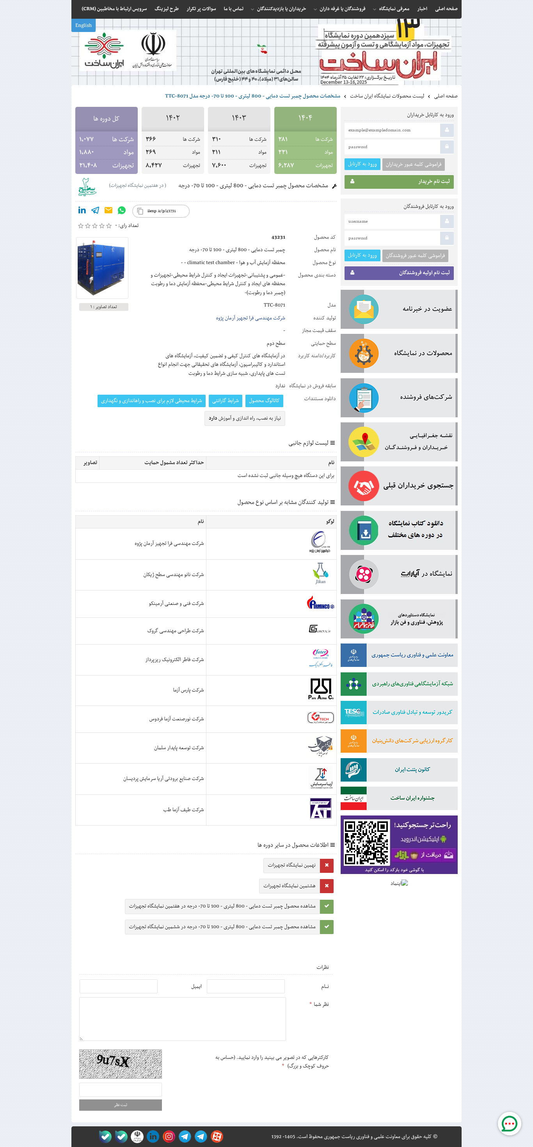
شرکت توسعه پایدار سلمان (179, 748)
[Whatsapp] (121, 212)
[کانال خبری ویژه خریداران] (184, 1136)
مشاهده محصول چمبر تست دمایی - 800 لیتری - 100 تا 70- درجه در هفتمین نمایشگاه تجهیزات (222, 906)
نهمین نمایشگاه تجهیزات (292, 865)
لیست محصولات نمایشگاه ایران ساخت (387, 96)
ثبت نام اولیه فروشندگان (424, 273)
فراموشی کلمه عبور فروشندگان (415, 256)
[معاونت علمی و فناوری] (399, 657)
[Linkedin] (82, 212)
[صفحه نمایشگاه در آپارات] (216, 1136)
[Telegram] (95, 212)
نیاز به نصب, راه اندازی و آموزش (245, 418)
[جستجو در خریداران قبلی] (399, 487)
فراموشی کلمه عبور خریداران (413, 164)
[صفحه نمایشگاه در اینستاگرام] (168, 1136)
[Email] (108, 212)
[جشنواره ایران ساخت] (399, 800)
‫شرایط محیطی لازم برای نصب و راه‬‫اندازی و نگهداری (151, 401)
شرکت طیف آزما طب (183, 810)
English (83, 25)
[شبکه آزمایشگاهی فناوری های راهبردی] (399, 685)
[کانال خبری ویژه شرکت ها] (200, 1136)
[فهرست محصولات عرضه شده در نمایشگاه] (399, 355)
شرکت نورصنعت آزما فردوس (176, 719)
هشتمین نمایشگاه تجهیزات (289, 886)
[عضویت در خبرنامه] (399, 311)
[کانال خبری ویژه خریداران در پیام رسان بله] (120, 1136)
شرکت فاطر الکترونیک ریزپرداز (174, 660)
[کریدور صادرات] (399, 714)
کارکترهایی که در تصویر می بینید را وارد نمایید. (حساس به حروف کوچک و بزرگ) (272, 1062)
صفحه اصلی (446, 96)
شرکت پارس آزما (188, 690)
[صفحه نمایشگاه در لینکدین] (152, 1136)
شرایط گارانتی (225, 401)
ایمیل (196, 986)
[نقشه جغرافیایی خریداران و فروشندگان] (399, 443)
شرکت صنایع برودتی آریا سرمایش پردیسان (163, 779)
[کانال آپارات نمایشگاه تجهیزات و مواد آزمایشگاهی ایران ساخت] (399, 576)
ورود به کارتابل (362, 164)
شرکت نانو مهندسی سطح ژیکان (173, 575)
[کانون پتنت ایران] (399, 771)
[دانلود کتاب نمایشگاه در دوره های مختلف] (399, 532)
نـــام (325, 986)
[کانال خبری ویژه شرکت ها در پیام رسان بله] (104, 1136)
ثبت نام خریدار (434, 181)
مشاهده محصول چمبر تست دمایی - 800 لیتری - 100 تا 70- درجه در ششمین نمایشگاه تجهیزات (222, 927)
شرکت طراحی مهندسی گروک (175, 631)
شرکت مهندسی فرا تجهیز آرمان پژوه (250, 318)
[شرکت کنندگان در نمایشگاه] (399, 399)
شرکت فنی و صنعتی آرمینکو (176, 603)
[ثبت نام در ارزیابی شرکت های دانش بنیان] (399, 742)
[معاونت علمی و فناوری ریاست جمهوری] (136, 1136)
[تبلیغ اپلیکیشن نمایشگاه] (399, 846)
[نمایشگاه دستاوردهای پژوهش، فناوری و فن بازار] (399, 620)
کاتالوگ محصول (264, 401)
